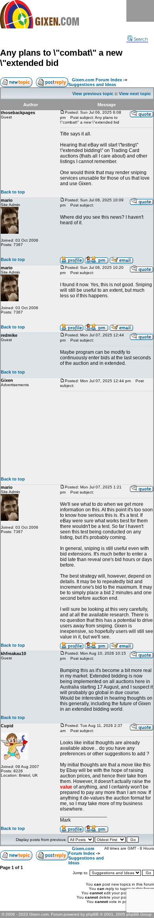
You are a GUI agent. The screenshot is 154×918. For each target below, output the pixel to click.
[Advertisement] (106, 433)
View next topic (135, 93)
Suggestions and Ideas (92, 84)
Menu (140, 11)
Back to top (13, 192)
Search (140, 39)
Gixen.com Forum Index (97, 79)
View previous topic (92, 93)
